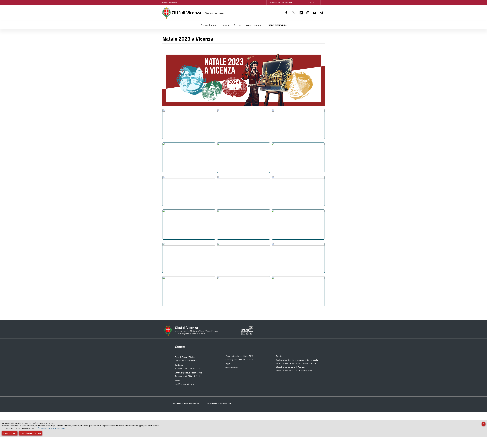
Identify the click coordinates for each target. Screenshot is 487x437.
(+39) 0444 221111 (191, 368)
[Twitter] (293, 13)
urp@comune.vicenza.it (185, 384)
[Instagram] (308, 13)
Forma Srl (308, 370)
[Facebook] (286, 13)
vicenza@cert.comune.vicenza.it (239, 359)
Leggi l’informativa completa (30, 433)
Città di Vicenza (197, 12)
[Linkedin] (301, 13)
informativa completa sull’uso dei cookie (51, 428)
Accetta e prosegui (9, 433)
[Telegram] (321, 13)
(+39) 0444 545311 (191, 376)
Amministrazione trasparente (186, 403)
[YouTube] (315, 13)
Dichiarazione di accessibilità (218, 403)
